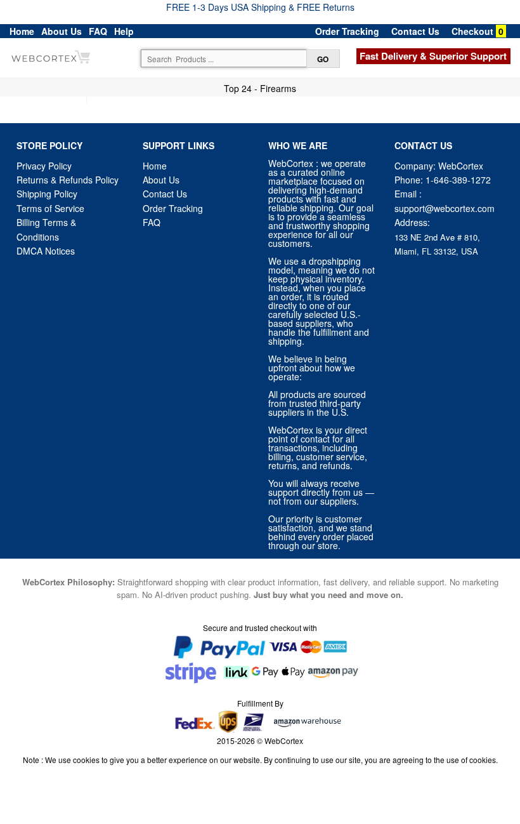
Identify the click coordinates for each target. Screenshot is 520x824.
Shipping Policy (48, 193)
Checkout (472, 31)
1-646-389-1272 (458, 179)
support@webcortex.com (444, 208)
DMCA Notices (45, 250)
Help (124, 31)
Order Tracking (347, 31)
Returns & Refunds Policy (67, 179)
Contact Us (415, 31)
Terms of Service (50, 208)
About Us (61, 31)
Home (22, 31)
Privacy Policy (44, 165)
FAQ (98, 31)
